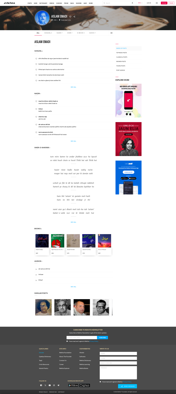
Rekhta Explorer (64, 368)
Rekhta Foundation (65, 352)
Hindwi (81, 352)
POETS (30, 3)
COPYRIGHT (61, 392)
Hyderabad (64, 20)
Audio (92, 33)
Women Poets (121, 61)
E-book (81, 33)
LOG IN (149, 3)
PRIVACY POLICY (43, 392)
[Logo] (9, 3)
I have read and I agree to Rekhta (83, 341)
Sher (70, 33)
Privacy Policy (93, 341)
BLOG (72, 3)
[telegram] (58, 385)
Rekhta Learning (84, 364)
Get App (164, 3)
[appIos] (84, 385)
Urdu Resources (44, 364)
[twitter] (45, 385)
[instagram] (54, 385)
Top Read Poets (121, 52)
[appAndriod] (73, 385)
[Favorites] (70, 16)
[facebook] (41, 385)
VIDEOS (51, 3)
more (91, 3)
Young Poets (120, 66)
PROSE (66, 3)
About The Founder (65, 356)
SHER (35, 3)
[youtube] (49, 385)
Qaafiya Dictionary (45, 356)
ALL (38, 33)
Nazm (60, 33)
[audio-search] (132, 3)
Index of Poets (121, 48)
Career (61, 364)
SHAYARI (78, 3)
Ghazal (48, 33)
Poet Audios (120, 70)
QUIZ (85, 3)
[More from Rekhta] (156, 3)
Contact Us (62, 360)
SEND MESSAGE (129, 386)
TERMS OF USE (53, 392)
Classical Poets (121, 57)
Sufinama (82, 356)
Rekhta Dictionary (85, 360)
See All (73, 87)
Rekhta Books (83, 368)
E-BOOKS (59, 3)
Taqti (40, 360)
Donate (171, 3)
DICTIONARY (43, 3)
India (69, 20)
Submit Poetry (43, 368)
